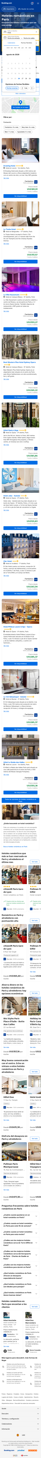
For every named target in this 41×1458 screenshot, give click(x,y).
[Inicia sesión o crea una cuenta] (32, 3)
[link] (11, 127)
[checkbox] (30, 58)
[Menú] (38, 3)
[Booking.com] (7, 3)
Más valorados (21, 93)
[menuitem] (9, 9)
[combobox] (21, 33)
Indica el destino (12, 31)
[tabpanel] (19, 69)
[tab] (11, 43)
